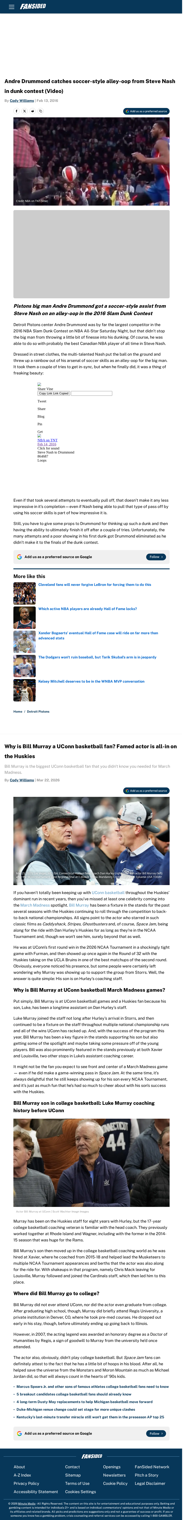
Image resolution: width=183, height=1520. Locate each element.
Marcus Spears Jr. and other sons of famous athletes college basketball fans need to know (93, 1387)
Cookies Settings (80, 1491)
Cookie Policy (115, 1483)
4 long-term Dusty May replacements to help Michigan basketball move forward (85, 1402)
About (19, 1466)
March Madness (35, 905)
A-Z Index (22, 1475)
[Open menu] (11, 6)
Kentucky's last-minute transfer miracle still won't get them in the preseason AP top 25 (90, 1417)
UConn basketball (108, 892)
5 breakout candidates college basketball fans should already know (74, 1394)
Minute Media (26, 1503)
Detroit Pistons (38, 711)
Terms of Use (77, 1483)
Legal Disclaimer (150, 1483)
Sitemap (73, 1475)
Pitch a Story (146, 1475)
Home (17, 711)
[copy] (40, 111)
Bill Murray (79, 905)
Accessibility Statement (36, 1491)
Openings (112, 1466)
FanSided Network (152, 1466)
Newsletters (114, 1475)
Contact (72, 1466)
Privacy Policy (26, 1483)
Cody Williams (22, 101)
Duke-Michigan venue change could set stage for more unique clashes (76, 1409)
